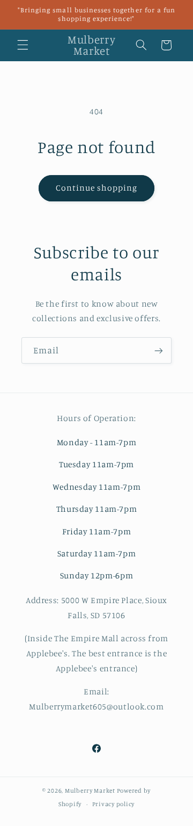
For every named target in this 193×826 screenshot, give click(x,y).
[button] (22, 45)
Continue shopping (97, 188)
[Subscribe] (158, 350)
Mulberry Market (90, 790)
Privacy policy (113, 804)
